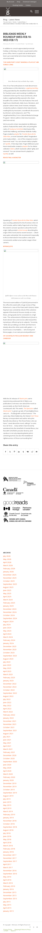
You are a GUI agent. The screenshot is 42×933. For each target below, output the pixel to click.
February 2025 (9, 603)
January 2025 (8, 606)
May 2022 (7, 705)
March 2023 (8, 674)
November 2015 (9, 895)
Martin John (23, 398)
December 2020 (9, 755)
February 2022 (9, 715)
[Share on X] (10, 452)
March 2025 (8, 599)
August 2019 (8, 796)
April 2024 (7, 634)
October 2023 (9, 652)
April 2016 (7, 880)
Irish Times (34, 416)
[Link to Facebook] (30, 927)
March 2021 (8, 749)
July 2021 (6, 736)
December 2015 (9, 892)
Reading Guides (18, 5)
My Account (10, 2)
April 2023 (7, 671)
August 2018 (8, 830)
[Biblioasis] (17, 11)
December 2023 (9, 646)
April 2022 (7, 708)
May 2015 (7, 905)
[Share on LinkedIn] (19, 452)
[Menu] (35, 11)
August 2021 (8, 733)
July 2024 (6, 624)
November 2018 (9, 821)
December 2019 (9, 783)
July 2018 (6, 833)
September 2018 (10, 827)
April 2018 (7, 842)
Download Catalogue (29, 2)
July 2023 (6, 662)
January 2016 (8, 889)
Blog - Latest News (11, 19)
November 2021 (9, 724)
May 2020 (7, 768)
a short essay (22, 230)
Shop (18, 2)
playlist (17, 134)
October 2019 (9, 789)
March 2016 (8, 883)
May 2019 (7, 805)
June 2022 (7, 702)
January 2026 (8, 571)
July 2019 (6, 799)
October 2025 (9, 581)
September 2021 (10, 730)
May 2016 (7, 877)
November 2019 (9, 786)
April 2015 (7, 908)
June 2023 (7, 665)
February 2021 (9, 752)
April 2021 (7, 746)
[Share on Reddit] (32, 452)
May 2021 (7, 743)
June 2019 (7, 802)
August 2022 (8, 696)
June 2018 (7, 836)
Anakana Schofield (16, 129)
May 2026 (7, 559)
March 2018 (8, 845)
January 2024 (8, 643)
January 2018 (8, 852)
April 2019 (7, 808)
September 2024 (10, 618)
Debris (12, 149)
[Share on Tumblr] (23, 452)
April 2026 (7, 562)
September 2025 (10, 584)
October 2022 (9, 690)
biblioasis (30, 44)
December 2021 (9, 721)
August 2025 (8, 587)
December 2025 (9, 575)
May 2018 (7, 839)
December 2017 (9, 855)
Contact (28, 5)
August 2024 (8, 621)
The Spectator (28, 408)
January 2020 (8, 780)
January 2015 (8, 911)
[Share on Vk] (28, 452)
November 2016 (9, 870)
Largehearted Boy (32, 88)
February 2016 (9, 886)
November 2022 (9, 687)
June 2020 (7, 764)
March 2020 (8, 774)
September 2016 (10, 873)
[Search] (30, 11)
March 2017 (8, 867)
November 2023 (9, 649)
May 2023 (7, 668)
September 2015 (10, 898)
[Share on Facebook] (5, 452)
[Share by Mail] (36, 452)
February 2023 (9, 677)
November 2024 (9, 612)
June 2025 (7, 590)
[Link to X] (33, 927)
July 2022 (6, 699)
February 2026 (9, 568)
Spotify (7, 144)
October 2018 (9, 824)
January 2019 (8, 817)
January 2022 (8, 718)
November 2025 (9, 578)
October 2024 (9, 615)
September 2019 (10, 793)
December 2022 (9, 684)
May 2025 (7, 593)
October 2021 (9, 727)
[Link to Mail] (37, 927)
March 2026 (8, 565)
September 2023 (10, 656)
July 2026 (6, 556)
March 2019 (8, 811)
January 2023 (8, 680)
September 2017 (10, 861)
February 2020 (9, 777)
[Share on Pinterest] (14, 452)
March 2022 (8, 712)
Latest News (20, 44)
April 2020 (7, 771)
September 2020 (10, 761)
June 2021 (7, 740)
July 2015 (6, 901)
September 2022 (10, 693)
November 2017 (9, 858)
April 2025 (7, 596)
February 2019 (9, 814)
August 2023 (8, 659)
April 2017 (7, 864)
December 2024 (9, 609)
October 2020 (9, 758)
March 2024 (8, 637)
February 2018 (9, 849)
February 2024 (9, 640)
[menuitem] (10, 1)
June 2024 (7, 627)
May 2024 (7, 631)
